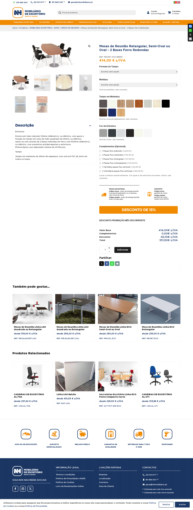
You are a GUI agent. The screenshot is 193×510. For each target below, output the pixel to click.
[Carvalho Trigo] (130, 104)
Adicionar (122, 250)
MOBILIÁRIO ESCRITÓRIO (24, 22)
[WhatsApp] (190, 30)
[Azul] (112, 112)
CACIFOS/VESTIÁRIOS (64, 22)
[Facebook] (190, 26)
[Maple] (157, 104)
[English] (179, 2)
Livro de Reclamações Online (70, 486)
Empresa (103, 475)
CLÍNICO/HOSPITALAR (126, 22)
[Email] (190, 39)
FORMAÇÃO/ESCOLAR (88, 22)
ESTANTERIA (44, 22)
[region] (96, 504)
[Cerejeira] (139, 104)
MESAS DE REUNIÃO (70, 28)
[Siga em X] (30, 489)
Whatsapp (112, 263)
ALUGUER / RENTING (171, 22)
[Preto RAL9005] (130, 133)
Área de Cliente (106, 486)
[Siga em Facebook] (15, 489)
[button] (89, 46)
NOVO (56, 28)
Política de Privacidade (36, 506)
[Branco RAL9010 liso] (139, 133)
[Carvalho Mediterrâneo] (121, 104)
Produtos (23, 28)
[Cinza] (148, 104)
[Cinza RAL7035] (121, 133)
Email (117, 263)
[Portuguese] (175, 2)
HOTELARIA (107, 22)
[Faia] (121, 112)
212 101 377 (38, 2)
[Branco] (112, 104)
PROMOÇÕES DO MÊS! (149, 22)
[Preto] (166, 104)
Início (14, 28)
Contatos (103, 482)
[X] (190, 35)
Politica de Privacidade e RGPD (70, 478)
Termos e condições (65, 475)
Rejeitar (166, 504)
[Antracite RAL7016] (112, 133)
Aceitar (182, 504)
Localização (105, 478)
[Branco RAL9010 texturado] (148, 133)
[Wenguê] (103, 112)
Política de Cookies (65, 482)
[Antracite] (103, 104)
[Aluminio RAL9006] (103, 133)
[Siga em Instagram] (23, 489)
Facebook (107, 263)
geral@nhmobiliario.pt (82, 2)
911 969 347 (22, 2)
